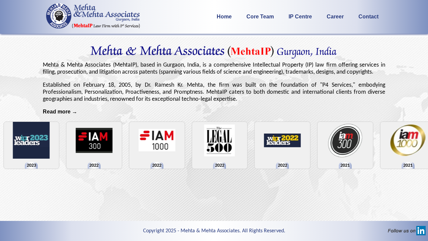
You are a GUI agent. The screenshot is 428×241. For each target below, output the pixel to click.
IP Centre (300, 16)
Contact (368, 16)
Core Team (260, 16)
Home (224, 16)
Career (335, 16)
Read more (60, 111)
